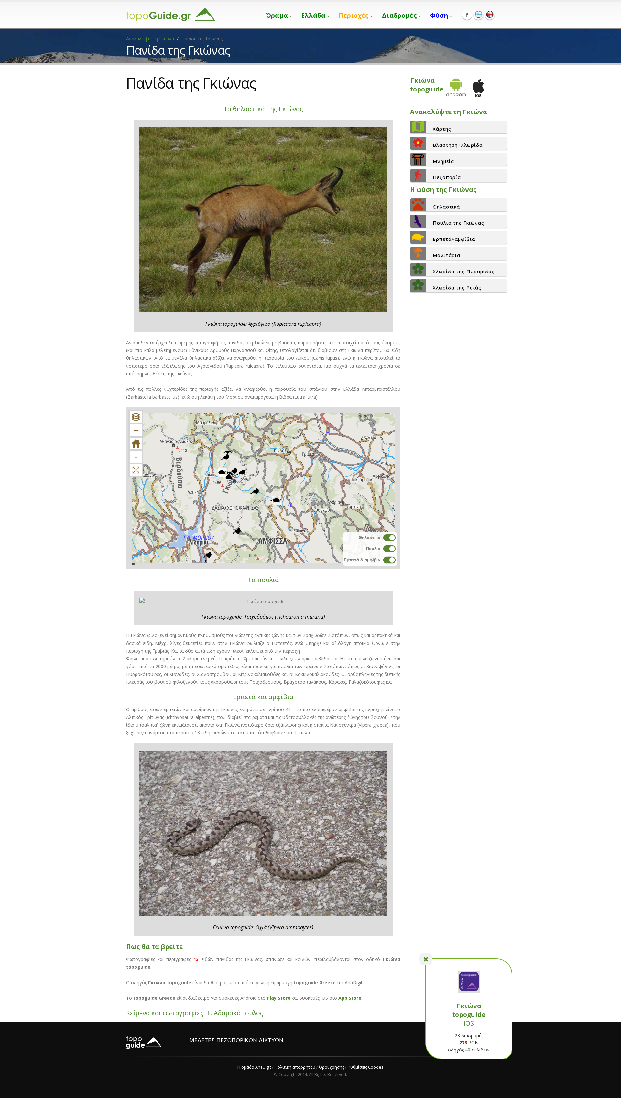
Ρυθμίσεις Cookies (366, 1067)
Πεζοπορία (447, 177)
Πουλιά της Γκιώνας (458, 222)
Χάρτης (442, 128)
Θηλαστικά (446, 206)
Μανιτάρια (446, 255)
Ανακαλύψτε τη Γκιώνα (150, 39)
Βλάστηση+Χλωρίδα (458, 145)
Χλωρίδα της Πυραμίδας (464, 271)
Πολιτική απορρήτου (295, 1067)
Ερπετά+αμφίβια (454, 239)
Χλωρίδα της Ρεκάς (457, 287)
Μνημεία (443, 161)
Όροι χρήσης (331, 1067)
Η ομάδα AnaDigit (254, 1067)
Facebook (467, 15)
